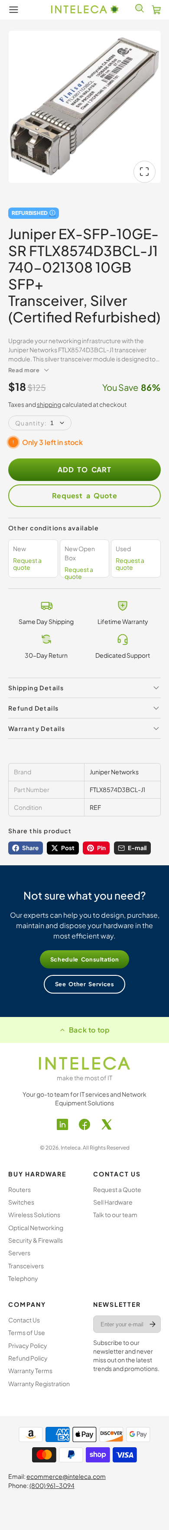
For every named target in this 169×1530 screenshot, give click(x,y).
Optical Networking (35, 1227)
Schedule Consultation (84, 959)
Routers (19, 1189)
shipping (49, 404)
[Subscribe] (152, 1324)
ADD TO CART (84, 469)
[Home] (84, 9)
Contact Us (24, 1320)
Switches (21, 1202)
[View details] (84, 1063)
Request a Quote (84, 495)
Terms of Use (26, 1332)
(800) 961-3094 (52, 1485)
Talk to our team (115, 1214)
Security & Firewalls (35, 1240)
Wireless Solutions (34, 1214)
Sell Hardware (113, 1202)
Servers (19, 1253)
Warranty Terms (30, 1370)
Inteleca (71, 1147)
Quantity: (31, 423)
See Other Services (84, 984)
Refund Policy (28, 1358)
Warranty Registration (39, 1383)
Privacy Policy (27, 1345)
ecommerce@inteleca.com (66, 1476)
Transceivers (26, 1266)
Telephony (23, 1278)
